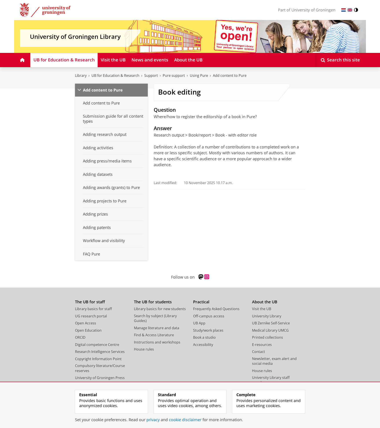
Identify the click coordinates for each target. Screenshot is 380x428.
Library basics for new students (160, 308)
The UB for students (153, 301)
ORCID (80, 337)
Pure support (174, 75)
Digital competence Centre (97, 344)
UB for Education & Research (115, 75)
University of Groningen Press (100, 377)
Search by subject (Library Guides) (155, 318)
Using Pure (199, 75)
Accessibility (203, 344)
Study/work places (208, 330)
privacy (153, 419)
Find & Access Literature (154, 335)
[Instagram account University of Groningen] (206, 277)
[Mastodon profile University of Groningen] (201, 277)
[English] (350, 10)
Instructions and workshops (157, 342)
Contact (258, 351)
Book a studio (204, 337)
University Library (266, 316)
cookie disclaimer (185, 419)
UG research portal (91, 316)
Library (81, 75)
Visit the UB (261, 308)
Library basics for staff (93, 308)
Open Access (85, 323)
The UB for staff (90, 301)
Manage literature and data (156, 327)
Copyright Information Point (98, 358)
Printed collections (267, 337)
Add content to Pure (230, 75)
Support (151, 75)
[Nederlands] (343, 10)
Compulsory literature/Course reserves (100, 368)
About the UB (264, 301)
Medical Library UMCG (270, 330)
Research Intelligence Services (100, 351)
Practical (201, 301)
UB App (199, 323)
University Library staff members (271, 380)
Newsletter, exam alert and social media (274, 361)
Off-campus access (208, 316)
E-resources (262, 344)
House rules (144, 349)
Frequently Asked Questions (216, 308)
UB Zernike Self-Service (271, 323)
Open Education (88, 330)
